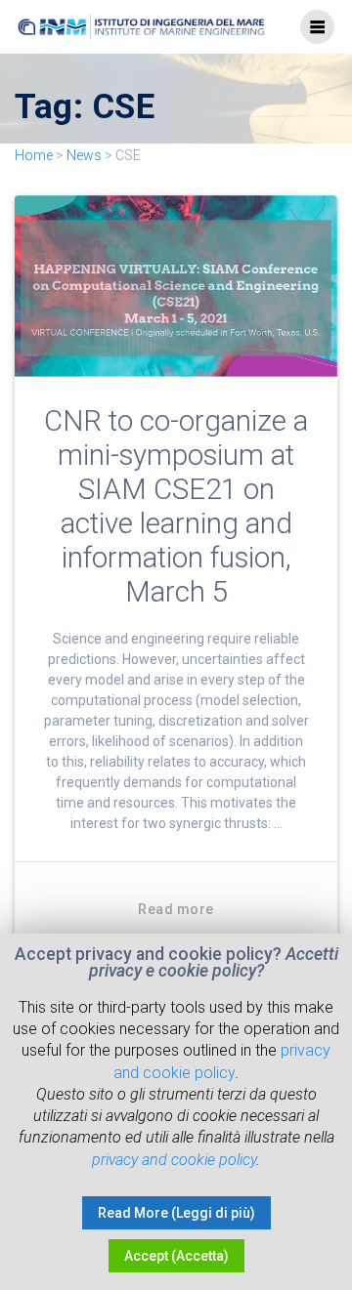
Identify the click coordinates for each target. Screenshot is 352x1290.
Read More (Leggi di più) (176, 1213)
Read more (176, 909)
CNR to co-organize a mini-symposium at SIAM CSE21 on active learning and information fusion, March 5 (176, 506)
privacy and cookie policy (174, 1159)
